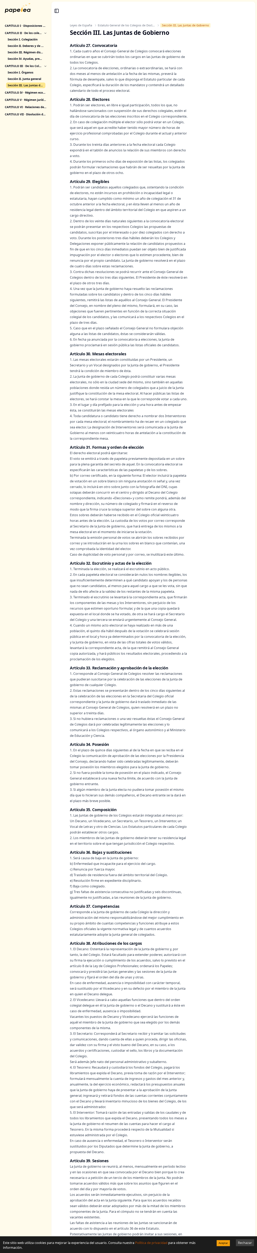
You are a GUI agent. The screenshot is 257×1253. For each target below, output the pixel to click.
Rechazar (245, 1243)
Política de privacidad (151, 1243)
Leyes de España (81, 25)
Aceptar (223, 1243)
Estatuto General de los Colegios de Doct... (126, 25)
